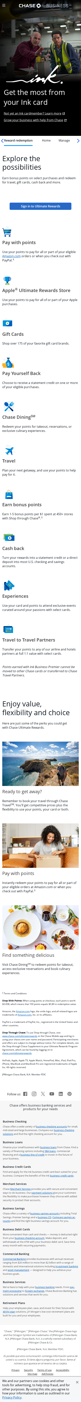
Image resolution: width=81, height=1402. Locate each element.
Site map (32, 1374)
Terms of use (44, 1370)
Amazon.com (11, 256)
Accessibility (62, 1370)
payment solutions (42, 1192)
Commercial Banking (14, 1259)
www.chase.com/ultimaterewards (19, 1036)
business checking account (29, 1238)
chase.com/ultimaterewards (17, 1053)
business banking (45, 1287)
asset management (18, 1270)
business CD (44, 1217)
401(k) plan (9, 1311)
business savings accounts (45, 1213)
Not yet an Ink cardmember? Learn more (32, 113)
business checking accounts (51, 1126)
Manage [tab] (64, 140)
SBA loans (50, 1151)
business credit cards (61, 1175)
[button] (77, 1382)
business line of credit (32, 1154)
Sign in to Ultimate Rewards (46, 206)
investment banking (66, 1266)
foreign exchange (34, 1291)
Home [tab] (46, 140)
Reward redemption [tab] (18, 140)
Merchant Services (20, 1189)
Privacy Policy (11, 1397)
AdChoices (47, 1374)
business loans (48, 1147)
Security (28, 1370)
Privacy (15, 1370)
